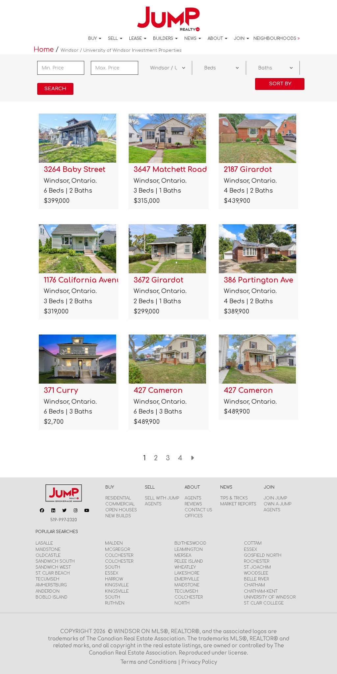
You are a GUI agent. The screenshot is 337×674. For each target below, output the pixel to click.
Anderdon (48, 591)
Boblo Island (51, 597)
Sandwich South (55, 561)
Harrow (114, 579)
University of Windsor (270, 597)
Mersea (182, 555)
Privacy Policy (199, 662)
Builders (163, 38)
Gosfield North (262, 555)
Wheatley (185, 567)
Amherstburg (51, 585)
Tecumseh (47, 579)
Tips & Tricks (234, 498)
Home (45, 49)
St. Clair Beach (53, 573)
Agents (153, 504)
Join (240, 38)
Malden (114, 543)
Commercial (120, 504)
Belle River (256, 579)
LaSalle (44, 543)
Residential (118, 498)
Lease (136, 38)
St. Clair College (264, 603)
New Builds (118, 516)
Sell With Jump (162, 498)
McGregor (117, 549)
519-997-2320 (63, 520)
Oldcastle (48, 555)
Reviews (193, 504)
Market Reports (238, 504)
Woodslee (256, 573)
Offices (194, 516)
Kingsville (117, 585)
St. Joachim (257, 567)
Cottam (253, 543)
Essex (111, 573)
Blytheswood (190, 543)
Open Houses (121, 510)
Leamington (188, 549)
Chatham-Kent (260, 591)
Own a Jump (277, 504)
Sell (113, 38)
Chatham (254, 585)
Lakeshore (186, 573)
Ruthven (114, 603)
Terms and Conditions (149, 662)
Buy (93, 38)
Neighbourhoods (276, 38)
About (216, 38)
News (191, 38)
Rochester (256, 561)
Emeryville (186, 579)
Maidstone (48, 549)
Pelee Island (188, 561)
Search (55, 89)
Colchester (119, 555)
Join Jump (275, 498)
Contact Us (198, 510)
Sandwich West (53, 567)
